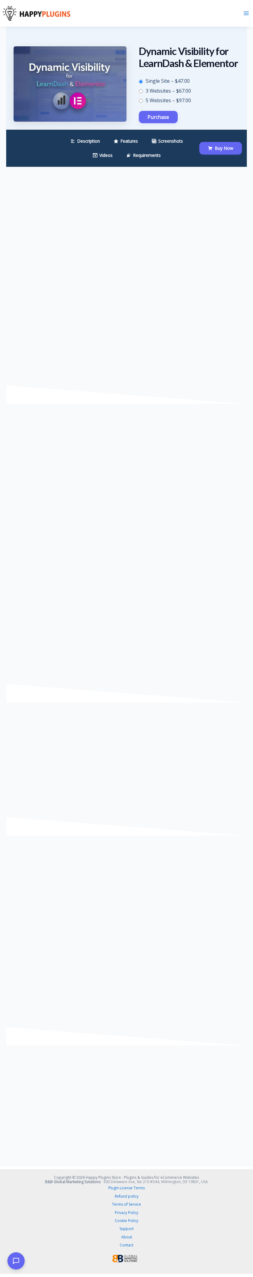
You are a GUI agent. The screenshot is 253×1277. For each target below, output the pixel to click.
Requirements (147, 155)
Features (129, 141)
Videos (106, 155)
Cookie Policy (126, 1220)
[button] (16, 1261)
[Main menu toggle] (246, 13)
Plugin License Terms (126, 1188)
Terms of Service (126, 1204)
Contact (126, 1245)
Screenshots (170, 141)
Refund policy (127, 1196)
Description (88, 141)
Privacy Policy (126, 1212)
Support (126, 1228)
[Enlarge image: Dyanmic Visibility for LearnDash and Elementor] (36, 788)
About (126, 1237)
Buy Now (224, 148)
